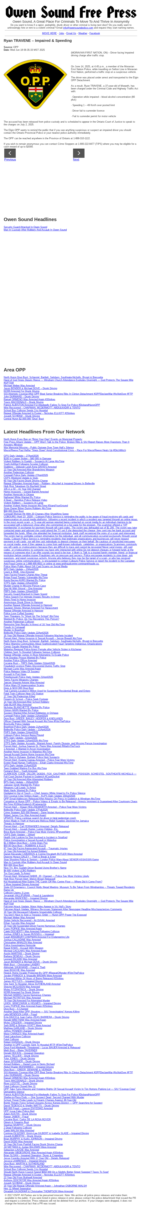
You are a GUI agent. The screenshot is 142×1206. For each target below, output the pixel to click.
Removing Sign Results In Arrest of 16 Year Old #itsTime (34, 624)
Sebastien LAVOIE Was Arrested (21, 1149)
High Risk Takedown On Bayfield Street (25, 486)
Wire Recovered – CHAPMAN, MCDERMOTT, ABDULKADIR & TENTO (42, 407)
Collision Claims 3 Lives (16, 892)
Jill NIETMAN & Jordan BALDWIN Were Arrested (30, 1147)
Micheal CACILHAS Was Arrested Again (25, 950)
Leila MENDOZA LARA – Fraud (20, 1014)
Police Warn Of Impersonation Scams (24, 685)
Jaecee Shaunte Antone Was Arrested (24, 682)
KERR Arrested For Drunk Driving (21, 391)
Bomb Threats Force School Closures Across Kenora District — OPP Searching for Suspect (53, 1102)
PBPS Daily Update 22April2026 (21, 591)
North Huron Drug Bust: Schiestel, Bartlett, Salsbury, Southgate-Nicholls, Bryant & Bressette (53, 377)
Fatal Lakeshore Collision (17, 1036)
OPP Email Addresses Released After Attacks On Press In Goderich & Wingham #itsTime (52, 798)
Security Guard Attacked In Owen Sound (25, 227)
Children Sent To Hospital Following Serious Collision (32, 652)
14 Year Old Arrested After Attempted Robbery (28, 779)
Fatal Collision (11, 1039)
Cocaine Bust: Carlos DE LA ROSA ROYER (27, 1119)
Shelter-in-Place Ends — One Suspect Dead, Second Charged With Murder (44, 1097)
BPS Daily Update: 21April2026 (20, 737)
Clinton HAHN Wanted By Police (21, 710)
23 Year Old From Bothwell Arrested (23, 1177)
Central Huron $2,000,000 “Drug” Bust (24, 418)
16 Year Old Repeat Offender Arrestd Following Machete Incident (38, 635)
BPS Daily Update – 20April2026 (21, 782)
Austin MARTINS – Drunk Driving (21, 953)
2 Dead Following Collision (18, 1127)
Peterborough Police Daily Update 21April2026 (28, 677)
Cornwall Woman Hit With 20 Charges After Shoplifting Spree (36, 513)
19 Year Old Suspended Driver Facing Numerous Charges (34, 926)
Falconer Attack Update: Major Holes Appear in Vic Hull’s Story (37, 906)
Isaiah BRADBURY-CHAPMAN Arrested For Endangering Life (36, 937)
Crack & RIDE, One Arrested (19, 572)
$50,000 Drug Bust (14, 865)
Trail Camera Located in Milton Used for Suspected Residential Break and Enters (47, 690)
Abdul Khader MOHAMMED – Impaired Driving (29, 1067)
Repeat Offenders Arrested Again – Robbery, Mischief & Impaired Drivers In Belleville (49, 483)
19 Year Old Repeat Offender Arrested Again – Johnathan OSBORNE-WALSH (45, 1185)
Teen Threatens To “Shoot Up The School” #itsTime (31, 616)
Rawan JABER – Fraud (16, 1116)
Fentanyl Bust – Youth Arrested (20, 771)
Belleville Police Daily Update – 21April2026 (27, 729)
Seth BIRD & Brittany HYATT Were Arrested (27, 1025)
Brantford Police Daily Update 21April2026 (26, 726)
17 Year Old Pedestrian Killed (19, 696)
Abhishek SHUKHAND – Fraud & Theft (24, 967)
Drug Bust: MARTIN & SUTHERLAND (24, 1163)
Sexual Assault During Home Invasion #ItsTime (29, 754)
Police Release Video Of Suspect (22, 671)
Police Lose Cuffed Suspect (19, 613)
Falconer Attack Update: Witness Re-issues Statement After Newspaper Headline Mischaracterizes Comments (63, 909)
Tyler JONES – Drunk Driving (19, 1058)
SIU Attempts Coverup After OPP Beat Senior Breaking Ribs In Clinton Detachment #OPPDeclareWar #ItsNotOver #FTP (68, 393)
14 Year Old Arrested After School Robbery (26, 702)
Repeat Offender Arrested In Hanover (23, 610)
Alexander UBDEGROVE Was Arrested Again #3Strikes (33, 1152)
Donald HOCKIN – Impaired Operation (24, 1053)
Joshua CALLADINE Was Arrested (22, 939)
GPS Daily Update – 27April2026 (21, 455)
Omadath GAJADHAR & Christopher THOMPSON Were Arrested (38, 1191)
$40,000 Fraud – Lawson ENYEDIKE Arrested (28, 1108)
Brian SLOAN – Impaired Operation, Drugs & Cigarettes (33, 1155)
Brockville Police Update (17, 724)
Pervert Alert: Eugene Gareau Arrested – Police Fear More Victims (39, 760)
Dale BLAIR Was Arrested (17, 704)
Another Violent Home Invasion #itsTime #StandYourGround (36, 505)
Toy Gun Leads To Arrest (17, 873)
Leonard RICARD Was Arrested (20, 959)
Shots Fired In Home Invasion (20, 599)
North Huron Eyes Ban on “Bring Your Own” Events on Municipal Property (43, 439)
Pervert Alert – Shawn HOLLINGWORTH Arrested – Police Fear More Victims (45, 807)
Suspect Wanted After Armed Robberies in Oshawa (31, 713)
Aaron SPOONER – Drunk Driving (22, 1061)
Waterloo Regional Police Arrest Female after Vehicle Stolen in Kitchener (42, 649)
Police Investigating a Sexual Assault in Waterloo (30, 840)
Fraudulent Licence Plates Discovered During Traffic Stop (34, 666)
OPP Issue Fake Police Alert (19, 1111)
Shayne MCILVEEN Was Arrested (22, 986)
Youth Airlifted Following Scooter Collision (26, 464)
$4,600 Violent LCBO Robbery (20, 870)
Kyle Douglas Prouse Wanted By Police (25, 657)
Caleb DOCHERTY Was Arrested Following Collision (32, 931)
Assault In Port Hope (15, 674)
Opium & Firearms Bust (16, 1122)
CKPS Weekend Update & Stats (21, 478)
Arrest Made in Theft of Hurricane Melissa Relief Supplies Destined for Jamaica (46, 820)
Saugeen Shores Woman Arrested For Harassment (31, 608)
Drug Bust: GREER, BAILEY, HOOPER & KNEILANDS (33, 718)
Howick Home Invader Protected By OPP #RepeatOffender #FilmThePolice (44, 973)
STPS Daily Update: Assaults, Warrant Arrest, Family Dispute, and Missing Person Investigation (55, 743)
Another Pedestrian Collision (19, 472)
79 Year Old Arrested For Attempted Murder (27, 1000)
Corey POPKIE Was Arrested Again (23, 928)
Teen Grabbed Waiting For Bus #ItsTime (25, 768)
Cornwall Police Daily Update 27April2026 (26, 475)
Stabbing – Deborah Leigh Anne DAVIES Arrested (30, 466)
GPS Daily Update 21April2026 (20, 765)
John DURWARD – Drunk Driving (21, 396)
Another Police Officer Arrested (20, 660)
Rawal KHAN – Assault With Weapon (23, 948)
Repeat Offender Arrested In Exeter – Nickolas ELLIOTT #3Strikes (39, 413)
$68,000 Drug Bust (14, 511)
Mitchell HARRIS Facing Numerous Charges (27, 995)
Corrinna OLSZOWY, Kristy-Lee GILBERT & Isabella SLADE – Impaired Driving (46, 1133)
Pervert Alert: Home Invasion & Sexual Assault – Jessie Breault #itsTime (43, 638)
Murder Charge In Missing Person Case (25, 585)
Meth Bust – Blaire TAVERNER (20, 1050)
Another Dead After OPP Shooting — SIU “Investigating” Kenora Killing (42, 1011)
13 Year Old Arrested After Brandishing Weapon (29, 469)
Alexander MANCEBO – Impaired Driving (26, 898)
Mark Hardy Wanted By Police (20, 790)
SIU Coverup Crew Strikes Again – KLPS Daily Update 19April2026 (39, 796)
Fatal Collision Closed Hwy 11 (20, 1086)
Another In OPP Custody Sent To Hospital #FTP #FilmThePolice (38, 1044)
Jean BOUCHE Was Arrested (19, 970)
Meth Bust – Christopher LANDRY (22, 964)
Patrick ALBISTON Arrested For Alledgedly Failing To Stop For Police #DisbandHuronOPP (52, 405)
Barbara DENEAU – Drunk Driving (22, 956)
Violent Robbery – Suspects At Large (23, 502)
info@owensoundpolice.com (78, 27)
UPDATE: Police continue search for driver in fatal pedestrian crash (40, 818)
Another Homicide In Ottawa (19, 494)
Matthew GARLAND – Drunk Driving (23, 1028)
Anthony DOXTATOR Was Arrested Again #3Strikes (31, 1180)
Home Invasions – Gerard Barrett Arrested (26, 491)
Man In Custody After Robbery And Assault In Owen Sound (35, 229)
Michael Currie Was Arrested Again (22, 668)
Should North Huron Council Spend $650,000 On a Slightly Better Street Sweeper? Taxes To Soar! (56, 1172)
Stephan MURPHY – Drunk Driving (22, 1125)
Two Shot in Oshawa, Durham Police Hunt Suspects (32, 757)
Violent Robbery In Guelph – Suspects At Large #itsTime (34, 461)
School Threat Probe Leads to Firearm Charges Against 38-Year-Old (40, 1100)
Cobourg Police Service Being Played (24, 735)
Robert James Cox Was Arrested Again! (25, 815)
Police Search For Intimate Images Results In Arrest (32, 596)
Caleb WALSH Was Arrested (19, 1130)
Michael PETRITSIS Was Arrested (22, 997)
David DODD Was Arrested (18, 1141)
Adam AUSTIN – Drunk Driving (20, 1114)
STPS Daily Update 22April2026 (21, 583)
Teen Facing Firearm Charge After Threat (25, 574)
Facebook (94, 33)
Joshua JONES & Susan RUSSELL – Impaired (29, 934)
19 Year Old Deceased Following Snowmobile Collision (33, 912)
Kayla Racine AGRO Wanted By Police (24, 580)
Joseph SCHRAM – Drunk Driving (22, 416)
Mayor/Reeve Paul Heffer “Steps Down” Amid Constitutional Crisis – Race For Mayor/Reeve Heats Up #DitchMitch (65, 450)
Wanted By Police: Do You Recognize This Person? (31, 619)
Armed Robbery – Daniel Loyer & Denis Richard (29, 1064)
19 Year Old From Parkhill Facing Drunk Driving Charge (33, 1144)
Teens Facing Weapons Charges (21, 679)
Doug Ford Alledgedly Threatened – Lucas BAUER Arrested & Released (42, 1047)
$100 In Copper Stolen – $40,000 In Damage (27, 458)
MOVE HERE (49, 33)
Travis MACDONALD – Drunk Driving (23, 402)
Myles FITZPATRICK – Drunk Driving (23, 989)
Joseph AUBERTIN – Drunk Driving (22, 1136)
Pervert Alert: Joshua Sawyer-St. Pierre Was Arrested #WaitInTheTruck (42, 746)
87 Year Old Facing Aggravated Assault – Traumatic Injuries (36, 848)
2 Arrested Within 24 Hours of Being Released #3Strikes (34, 978)
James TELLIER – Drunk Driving (21, 1055)
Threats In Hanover (14, 823)
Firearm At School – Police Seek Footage (26, 699)
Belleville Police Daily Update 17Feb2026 (26, 809)
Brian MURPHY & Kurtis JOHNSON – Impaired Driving (33, 1138)
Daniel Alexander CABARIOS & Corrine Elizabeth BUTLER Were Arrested (43, 854)
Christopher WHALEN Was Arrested (23, 942)
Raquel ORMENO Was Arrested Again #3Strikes (29, 399)
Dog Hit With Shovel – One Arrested (23, 588)
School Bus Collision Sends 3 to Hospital (26, 410)
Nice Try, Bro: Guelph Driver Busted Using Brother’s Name (35, 867)
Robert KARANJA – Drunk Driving (22, 1042)
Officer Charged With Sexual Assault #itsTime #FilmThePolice (37, 721)
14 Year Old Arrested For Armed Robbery (25, 851)
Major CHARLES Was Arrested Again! (24, 1033)
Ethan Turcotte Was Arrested (19, 923)
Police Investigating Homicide (20, 945)
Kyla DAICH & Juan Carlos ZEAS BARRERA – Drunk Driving (36, 1017)
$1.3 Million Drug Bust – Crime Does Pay (26, 843)
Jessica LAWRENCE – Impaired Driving (25, 1161)
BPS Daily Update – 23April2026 (21, 569)
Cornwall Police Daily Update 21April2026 (26, 715)
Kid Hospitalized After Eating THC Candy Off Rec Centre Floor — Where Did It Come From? (53, 881)
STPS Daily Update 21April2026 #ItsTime (26, 740)
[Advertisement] (73, 187)
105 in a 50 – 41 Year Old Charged (22, 489)
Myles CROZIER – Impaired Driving (23, 1022)
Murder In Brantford (14, 630)
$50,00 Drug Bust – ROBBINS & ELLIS (25, 845)
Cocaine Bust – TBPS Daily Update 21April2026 (29, 663)
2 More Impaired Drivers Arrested (21, 884)
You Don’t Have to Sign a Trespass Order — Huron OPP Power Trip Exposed (45, 914)
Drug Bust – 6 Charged (16, 1008)
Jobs (61, 33)
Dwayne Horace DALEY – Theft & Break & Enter (30, 856)
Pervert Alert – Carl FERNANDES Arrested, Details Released (36, 826)
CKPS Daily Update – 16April (19, 834)
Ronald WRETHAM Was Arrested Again (25, 1020)
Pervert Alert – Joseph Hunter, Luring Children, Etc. (31, 829)
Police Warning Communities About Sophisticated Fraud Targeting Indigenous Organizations (53, 643)
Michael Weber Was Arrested (19, 385)
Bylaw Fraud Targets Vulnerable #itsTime (26, 577)
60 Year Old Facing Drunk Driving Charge (26, 480)
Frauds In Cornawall (14, 627)
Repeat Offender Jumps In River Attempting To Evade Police (36, 655)
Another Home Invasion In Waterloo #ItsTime (28, 751)
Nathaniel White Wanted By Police (22, 497)
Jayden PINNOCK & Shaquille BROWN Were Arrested (33, 975)
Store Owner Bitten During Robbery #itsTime (27, 508)
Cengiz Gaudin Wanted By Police (21, 646)
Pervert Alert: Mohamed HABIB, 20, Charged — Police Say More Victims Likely (46, 876)
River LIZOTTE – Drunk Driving (20, 1083)
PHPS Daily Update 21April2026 (21, 732)
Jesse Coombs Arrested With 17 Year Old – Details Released (36, 1158)
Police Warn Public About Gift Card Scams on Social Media (35, 566)
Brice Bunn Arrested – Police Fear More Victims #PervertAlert (37, 831)
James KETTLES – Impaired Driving (23, 981)
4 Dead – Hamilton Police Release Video (25, 500)
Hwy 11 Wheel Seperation (17, 1188)
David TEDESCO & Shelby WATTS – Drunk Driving (31, 1105)
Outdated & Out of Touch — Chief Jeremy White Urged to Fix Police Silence (44, 793)
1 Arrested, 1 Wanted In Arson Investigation (27, 749)
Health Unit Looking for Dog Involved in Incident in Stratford (35, 837)
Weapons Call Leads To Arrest (20, 787)
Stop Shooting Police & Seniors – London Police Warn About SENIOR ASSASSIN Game (51, 859)
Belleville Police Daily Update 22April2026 (26, 632)
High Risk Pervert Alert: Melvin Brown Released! (29, 878)
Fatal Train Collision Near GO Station (23, 693)
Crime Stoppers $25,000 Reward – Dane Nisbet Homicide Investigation (41, 812)
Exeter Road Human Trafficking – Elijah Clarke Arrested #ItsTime (38, 762)
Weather (82, 33)
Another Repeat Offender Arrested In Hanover (28, 605)
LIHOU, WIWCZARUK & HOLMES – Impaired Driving (32, 1003)
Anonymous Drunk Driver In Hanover (23, 602)
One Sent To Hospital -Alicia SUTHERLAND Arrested (32, 984)
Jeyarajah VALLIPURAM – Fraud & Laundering (29, 895)
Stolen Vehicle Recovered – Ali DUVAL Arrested (29, 920)
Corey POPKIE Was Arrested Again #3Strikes (28, 1006)
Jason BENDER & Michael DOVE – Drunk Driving (30, 388)
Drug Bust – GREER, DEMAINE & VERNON (28, 1069)
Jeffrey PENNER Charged (17, 1031)
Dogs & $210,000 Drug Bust (19, 688)
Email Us (71, 33)
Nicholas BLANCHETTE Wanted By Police (27, 707)
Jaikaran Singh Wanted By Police (22, 784)
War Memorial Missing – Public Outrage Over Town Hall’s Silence (39, 447)
